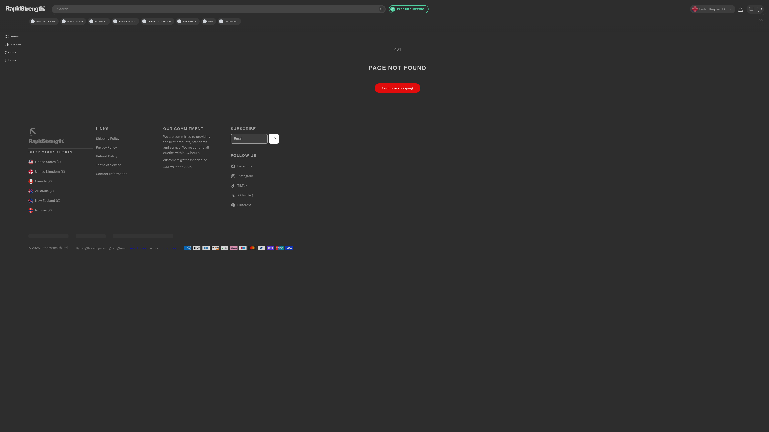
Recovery (101, 21)
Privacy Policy (106, 147)
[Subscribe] (274, 139)
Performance (127, 21)
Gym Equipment (45, 21)
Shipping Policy (107, 138)
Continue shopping (397, 88)
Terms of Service (108, 165)
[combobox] (219, 9)
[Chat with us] (751, 9)
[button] (759, 9)
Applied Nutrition (159, 21)
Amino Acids (75, 21)
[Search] (382, 9)
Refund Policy (106, 156)
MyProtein (189, 21)
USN (210, 21)
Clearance (231, 21)
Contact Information (112, 174)
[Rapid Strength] (25, 8)
